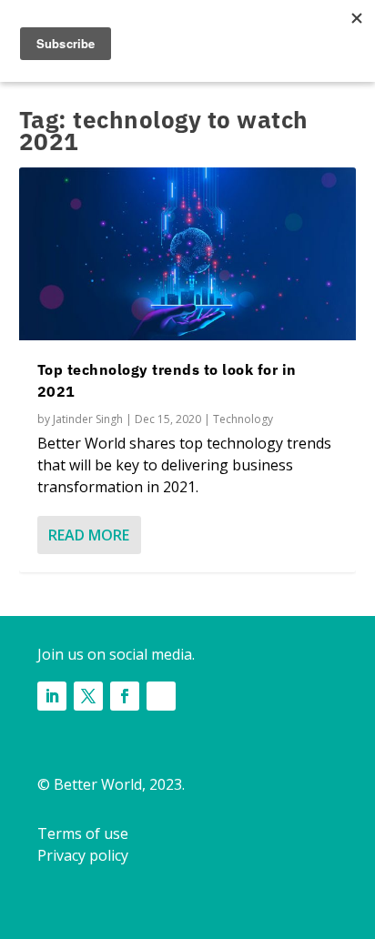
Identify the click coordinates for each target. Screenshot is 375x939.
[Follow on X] (88, 696)
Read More (88, 535)
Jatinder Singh (88, 419)
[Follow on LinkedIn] (51, 696)
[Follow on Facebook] (124, 696)
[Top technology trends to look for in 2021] (188, 253)
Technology (243, 419)
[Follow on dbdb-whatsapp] (161, 696)
